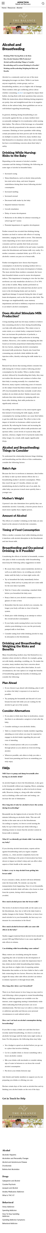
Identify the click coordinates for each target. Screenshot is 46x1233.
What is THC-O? (8, 1195)
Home (4, 8)
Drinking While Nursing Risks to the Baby (17, 56)
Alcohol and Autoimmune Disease (14, 1162)
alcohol (20, 93)
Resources (11, 8)
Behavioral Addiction (9, 1223)
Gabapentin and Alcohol (11, 1181)
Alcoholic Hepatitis (9, 1155)
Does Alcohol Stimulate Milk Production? (17, 59)
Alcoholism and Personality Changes (15, 1158)
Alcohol (19, 8)
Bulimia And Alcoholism (10, 1169)
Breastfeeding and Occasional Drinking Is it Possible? (21, 65)
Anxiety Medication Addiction (13, 1192)
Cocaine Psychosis (9, 1184)
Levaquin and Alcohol (10, 1188)
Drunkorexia (6, 1166)
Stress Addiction (8, 1207)
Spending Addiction (9, 1210)
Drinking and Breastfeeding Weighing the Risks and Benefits (21, 69)
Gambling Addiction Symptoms (13, 1220)
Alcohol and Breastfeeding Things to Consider (19, 62)
